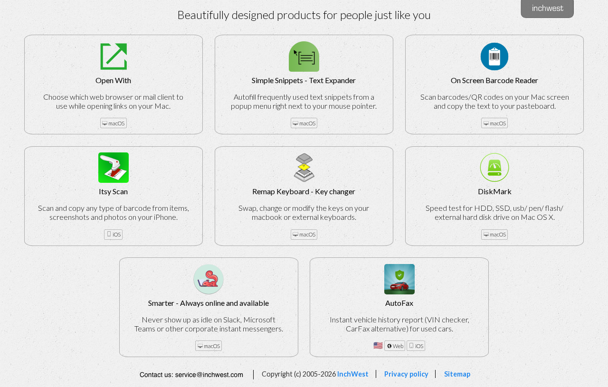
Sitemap (457, 374)
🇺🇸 (399, 323)
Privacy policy (406, 374)
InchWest (353, 374)
